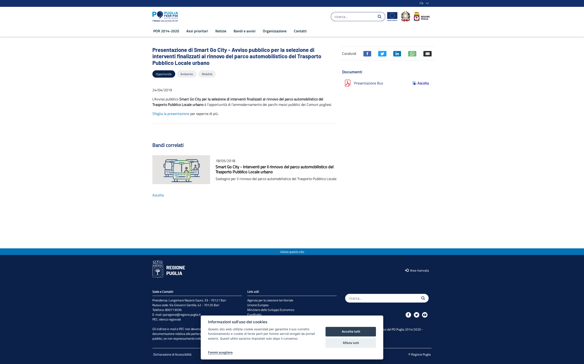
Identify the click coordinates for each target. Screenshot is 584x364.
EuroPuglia (254, 314)
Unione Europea (258, 305)
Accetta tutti (351, 331)
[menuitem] (166, 31)
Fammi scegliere (220, 352)
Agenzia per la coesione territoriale (270, 300)
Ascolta (423, 83)
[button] (423, 3)
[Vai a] (166, 16)
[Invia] (379, 16)
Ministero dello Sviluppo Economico (270, 309)
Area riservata (419, 270)
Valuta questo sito (292, 251)
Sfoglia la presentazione (170, 113)
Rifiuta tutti (351, 343)
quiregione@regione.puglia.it (182, 314)
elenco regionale (170, 319)
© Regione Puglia (419, 354)
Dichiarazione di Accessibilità (172, 354)
